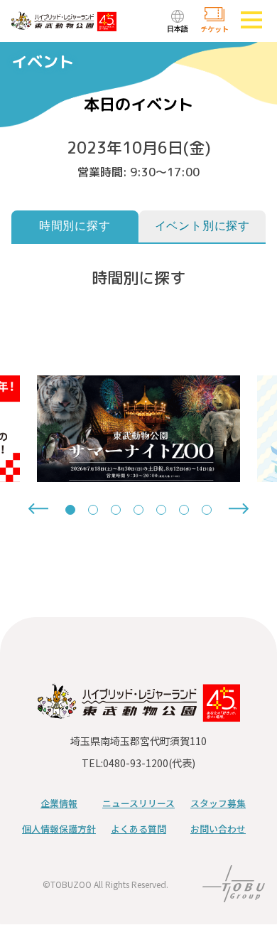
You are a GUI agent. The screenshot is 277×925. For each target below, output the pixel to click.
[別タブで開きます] (233, 893)
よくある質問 (138, 828)
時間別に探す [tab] (75, 226)
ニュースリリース (138, 803)
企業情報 (58, 803)
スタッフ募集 (218, 803)
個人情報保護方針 (59, 828)
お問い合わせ (218, 828)
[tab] (70, 510)
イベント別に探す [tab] (202, 226)
